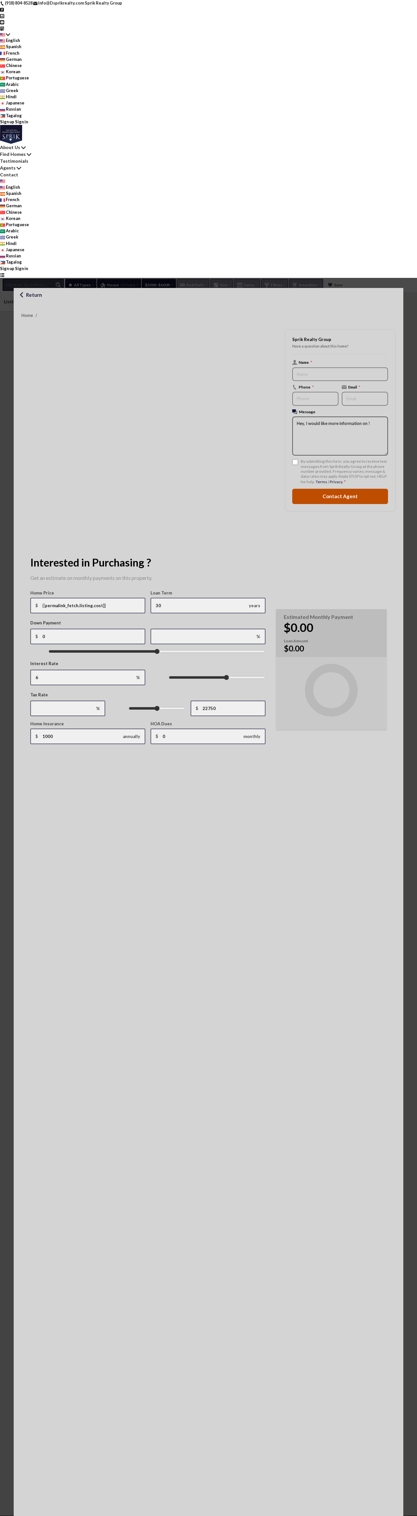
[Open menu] (2, 275)
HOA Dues (161, 723)
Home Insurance (47, 723)
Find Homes (13, 154)
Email (354, 387)
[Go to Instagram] (2, 15)
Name (305, 362)
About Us (10, 147)
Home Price (42, 592)
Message (307, 411)
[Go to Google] (2, 28)
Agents (8, 168)
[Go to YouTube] (2, 21)
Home (27, 315)
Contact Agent (340, 496)
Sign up (7, 121)
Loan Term (161, 592)
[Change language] (5, 34)
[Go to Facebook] (2, 9)
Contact (9, 174)
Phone (306, 387)
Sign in (21, 121)
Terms (321, 481)
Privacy (336, 481)
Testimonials (14, 161)
